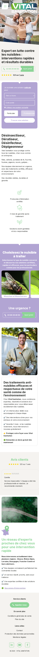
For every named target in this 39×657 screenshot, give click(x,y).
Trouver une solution (19, 120)
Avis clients (19, 459)
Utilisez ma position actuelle (17, 107)
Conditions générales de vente (19, 616)
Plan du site (19, 619)
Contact (19, 630)
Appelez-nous (21, 605)
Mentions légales (19, 637)
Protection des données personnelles (19, 634)
